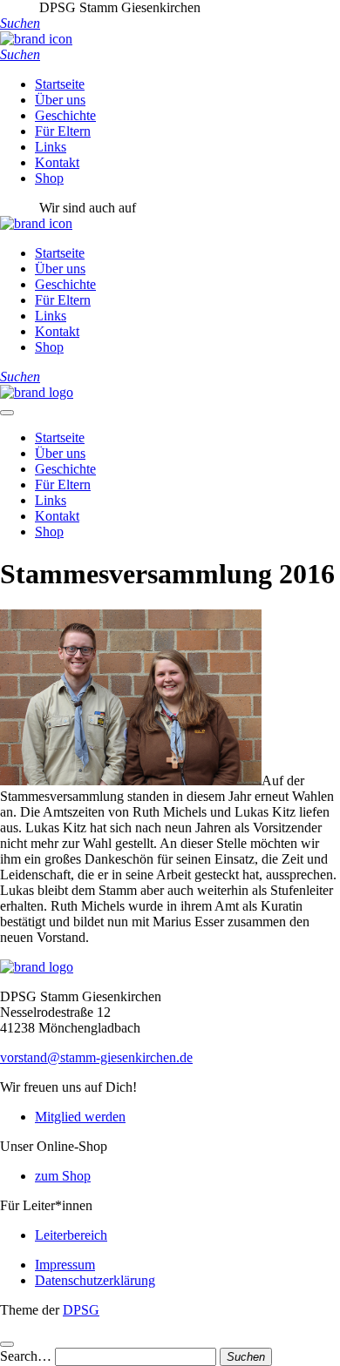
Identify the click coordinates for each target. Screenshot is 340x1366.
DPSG (81, 1309)
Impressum (65, 1264)
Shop (49, 178)
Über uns (60, 99)
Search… (25, 1356)
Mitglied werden (80, 1116)
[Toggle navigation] (7, 412)
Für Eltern (63, 131)
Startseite (60, 84)
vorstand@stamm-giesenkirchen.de (96, 1057)
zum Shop (63, 1175)
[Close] (7, 1344)
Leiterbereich (71, 1235)
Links (50, 146)
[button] (20, 23)
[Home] (36, 392)
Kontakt (57, 162)
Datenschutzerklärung (95, 1280)
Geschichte (65, 115)
